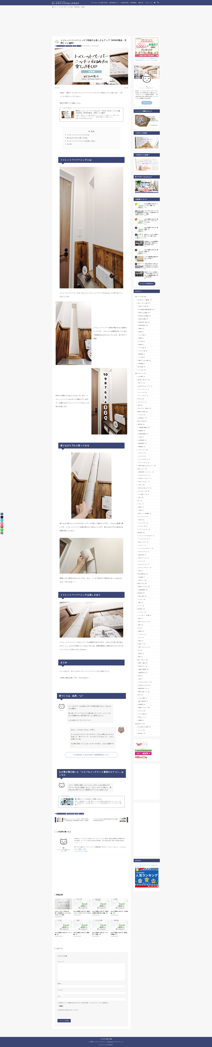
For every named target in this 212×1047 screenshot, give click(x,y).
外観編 (141, 338)
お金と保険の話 (143, 574)
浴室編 (141, 344)
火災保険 (141, 577)
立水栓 (141, 510)
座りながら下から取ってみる (77, 138)
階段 (140, 618)
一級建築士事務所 (144, 427)
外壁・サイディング (144, 647)
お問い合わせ (110, 1041)
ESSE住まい (142, 418)
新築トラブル (142, 583)
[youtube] (107, 1039)
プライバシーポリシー (100, 1041)
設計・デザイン (143, 659)
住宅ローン (142, 580)
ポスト (141, 503)
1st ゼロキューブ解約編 (145, 300)
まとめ (69, 144)
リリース (141, 730)
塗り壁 (141, 519)
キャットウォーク (143, 389)
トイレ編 (79, 45)
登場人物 (141, 424)
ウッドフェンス (143, 516)
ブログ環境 (141, 376)
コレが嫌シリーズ (143, 494)
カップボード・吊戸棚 (144, 615)
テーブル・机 (142, 526)
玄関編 (74, 45)
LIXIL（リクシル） (143, 481)
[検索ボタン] (158, 2)
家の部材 (141, 609)
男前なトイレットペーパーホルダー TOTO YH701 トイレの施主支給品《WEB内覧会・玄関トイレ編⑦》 (98, 112)
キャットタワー (143, 395)
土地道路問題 (142, 589)
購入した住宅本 (142, 421)
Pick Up (141, 398)
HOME (91, 1041)
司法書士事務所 (143, 433)
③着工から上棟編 (144, 312)
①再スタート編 (143, 306)
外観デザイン (142, 666)
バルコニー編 (142, 350)
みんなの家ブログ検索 (80, 851)
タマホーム (142, 453)
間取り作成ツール (144, 691)
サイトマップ (119, 1041)
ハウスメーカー (143, 449)
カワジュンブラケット (144, 567)
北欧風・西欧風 (143, 669)
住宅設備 (141, 593)
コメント (60, 961)
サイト (59, 996)
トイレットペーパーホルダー (146, 535)
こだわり (141, 484)
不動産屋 (141, 430)
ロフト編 (141, 341)
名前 (59, 983)
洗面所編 (141, 354)
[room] (105, 1039)
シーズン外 (142, 370)
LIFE (140, 694)
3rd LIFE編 (141, 366)
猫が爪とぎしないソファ (145, 386)
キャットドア (142, 392)
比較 (140, 497)
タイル (141, 637)
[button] (2, 514)
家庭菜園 (141, 704)
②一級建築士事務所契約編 (146, 309)
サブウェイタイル (143, 551)
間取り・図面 (142, 663)
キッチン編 (142, 347)
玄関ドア (141, 644)
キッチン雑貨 (142, 714)
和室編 (141, 331)
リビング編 (142, 335)
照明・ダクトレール (144, 621)
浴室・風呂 (142, 596)
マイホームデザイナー (145, 682)
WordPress (142, 733)
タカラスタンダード (144, 475)
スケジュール (142, 402)
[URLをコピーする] (2, 533)
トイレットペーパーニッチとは (78, 135)
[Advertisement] (106, 21)
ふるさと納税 (142, 698)
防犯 (140, 675)
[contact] (111, 1039)
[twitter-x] (101, 1039)
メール (59, 990)
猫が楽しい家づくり (144, 379)
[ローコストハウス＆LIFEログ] (65, 2)
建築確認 (141, 446)
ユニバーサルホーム (144, 459)
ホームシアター (143, 523)
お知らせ (141, 723)
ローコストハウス (144, 491)
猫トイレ (141, 383)
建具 (140, 624)
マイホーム (141, 373)
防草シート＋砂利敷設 (144, 513)
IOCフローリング (143, 558)
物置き (141, 507)
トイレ (141, 605)
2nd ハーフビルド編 (61, 45)
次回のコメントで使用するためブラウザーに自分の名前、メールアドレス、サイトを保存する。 (84, 1002)
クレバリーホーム (143, 462)
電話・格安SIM (143, 701)
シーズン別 (141, 296)
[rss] (109, 1039)
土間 (140, 679)
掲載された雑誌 (143, 411)
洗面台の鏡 (142, 554)
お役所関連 (142, 440)
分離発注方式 (142, 672)
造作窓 (141, 653)
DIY (140, 500)
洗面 (140, 602)
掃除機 (141, 720)
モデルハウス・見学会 (144, 408)
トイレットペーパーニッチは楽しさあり (81, 141)
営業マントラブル (144, 586)
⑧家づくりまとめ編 (144, 360)
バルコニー (142, 612)
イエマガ (141, 414)
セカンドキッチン (143, 564)
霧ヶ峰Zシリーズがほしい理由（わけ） (89, 799)
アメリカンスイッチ (144, 539)
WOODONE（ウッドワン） (146, 472)
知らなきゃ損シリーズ (144, 488)
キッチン (141, 599)
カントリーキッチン (144, 529)
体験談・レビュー (144, 707)
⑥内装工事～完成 (144, 322)
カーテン (141, 561)
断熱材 (141, 631)
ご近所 (141, 437)
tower (140, 570)
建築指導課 (142, 443)
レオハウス (142, 456)
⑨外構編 (141, 363)
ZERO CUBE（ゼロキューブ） (147, 465)
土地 (140, 405)
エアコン (141, 710)
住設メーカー (142, 469)
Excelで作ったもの (144, 685)
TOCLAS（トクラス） (144, 478)
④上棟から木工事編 (144, 315)
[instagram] (103, 1039)
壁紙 (140, 640)
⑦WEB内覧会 (69, 45)
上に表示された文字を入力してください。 (68, 1010)
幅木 (140, 656)
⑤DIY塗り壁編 (143, 319)
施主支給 (141, 532)
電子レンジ (142, 717)
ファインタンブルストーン (145, 548)
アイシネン (142, 634)
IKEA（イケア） (143, 542)
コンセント (142, 545)
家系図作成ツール (143, 688)
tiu (63, 848)
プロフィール (78, 842)
